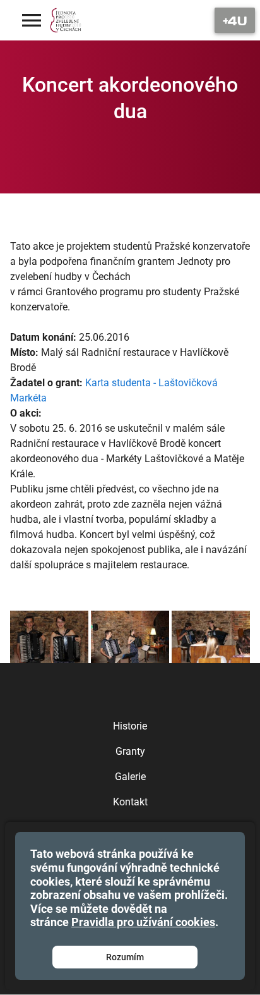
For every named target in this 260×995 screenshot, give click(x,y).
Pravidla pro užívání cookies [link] (143, 922)
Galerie (130, 777)
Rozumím (125, 957)
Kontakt (130, 802)
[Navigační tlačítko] (235, 20)
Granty (130, 751)
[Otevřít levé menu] (31, 20)
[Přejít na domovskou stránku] (66, 20)
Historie (130, 726)
